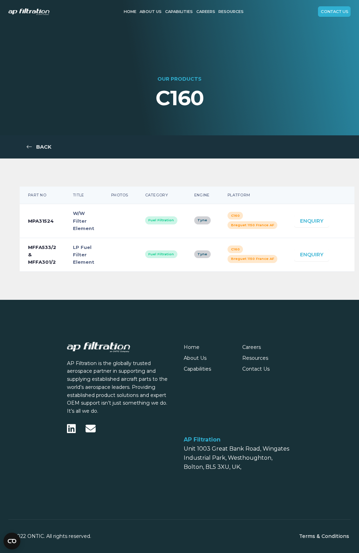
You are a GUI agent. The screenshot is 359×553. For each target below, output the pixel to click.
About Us (151, 11)
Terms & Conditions (324, 536)
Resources (231, 11)
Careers (205, 11)
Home (130, 11)
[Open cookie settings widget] (12, 541)
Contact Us (334, 11)
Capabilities (179, 11)
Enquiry (311, 221)
